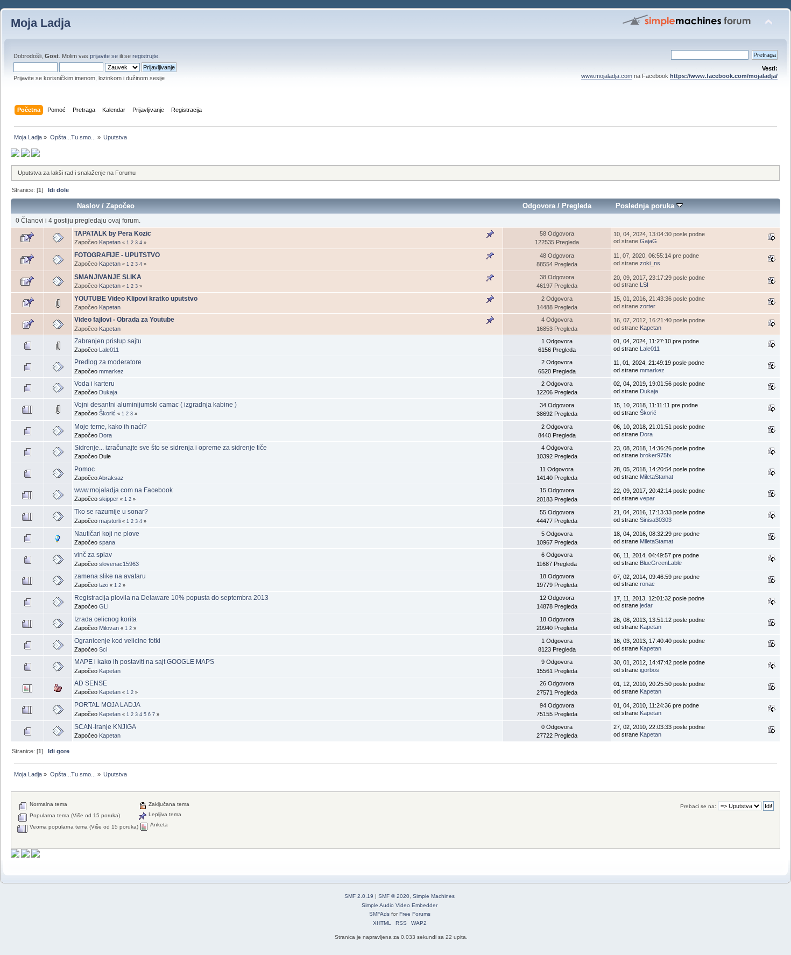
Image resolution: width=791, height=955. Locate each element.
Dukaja (108, 392)
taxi (103, 585)
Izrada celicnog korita (105, 619)
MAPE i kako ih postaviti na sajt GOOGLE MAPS (144, 662)
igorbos (649, 670)
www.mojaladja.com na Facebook (123, 490)
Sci (103, 649)
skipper (108, 499)
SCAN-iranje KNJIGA (105, 727)
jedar (646, 605)
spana (107, 542)
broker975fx (656, 455)
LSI (644, 284)
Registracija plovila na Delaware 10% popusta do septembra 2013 (171, 598)
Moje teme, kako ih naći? (110, 426)
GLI (104, 606)
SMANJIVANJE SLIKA (108, 277)
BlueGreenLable (661, 563)
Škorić (107, 413)
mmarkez (111, 371)
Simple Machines (434, 896)
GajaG (648, 241)
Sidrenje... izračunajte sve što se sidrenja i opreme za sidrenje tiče (170, 447)
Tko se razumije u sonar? (111, 511)
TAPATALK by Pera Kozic (112, 233)
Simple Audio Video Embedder (399, 905)
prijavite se (104, 56)
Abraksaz (111, 478)
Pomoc (84, 469)
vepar (647, 498)
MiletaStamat (656, 476)
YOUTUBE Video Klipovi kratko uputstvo (135, 298)
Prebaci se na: (698, 806)
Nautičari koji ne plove (106, 533)
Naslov (88, 206)
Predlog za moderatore (108, 362)
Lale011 (109, 349)
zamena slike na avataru (110, 576)
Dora (105, 435)
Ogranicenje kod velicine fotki (117, 641)
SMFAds (379, 914)
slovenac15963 (119, 564)
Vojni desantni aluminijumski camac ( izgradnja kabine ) (155, 404)
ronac (647, 584)
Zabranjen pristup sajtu (108, 341)
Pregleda (576, 206)
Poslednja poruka (646, 206)
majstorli (110, 521)
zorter (647, 306)
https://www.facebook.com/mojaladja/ (724, 76)
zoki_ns (650, 263)
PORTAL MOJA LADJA (107, 705)
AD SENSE (90, 683)
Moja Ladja (40, 23)
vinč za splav (93, 554)
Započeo (120, 206)
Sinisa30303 (656, 520)
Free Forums (414, 914)
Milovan (109, 628)
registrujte (145, 56)
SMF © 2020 (393, 896)
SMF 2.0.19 (358, 896)
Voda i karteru (94, 383)
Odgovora (538, 206)
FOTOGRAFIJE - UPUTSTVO (117, 255)
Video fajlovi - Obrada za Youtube (124, 319)
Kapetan (110, 242)
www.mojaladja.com (606, 76)
